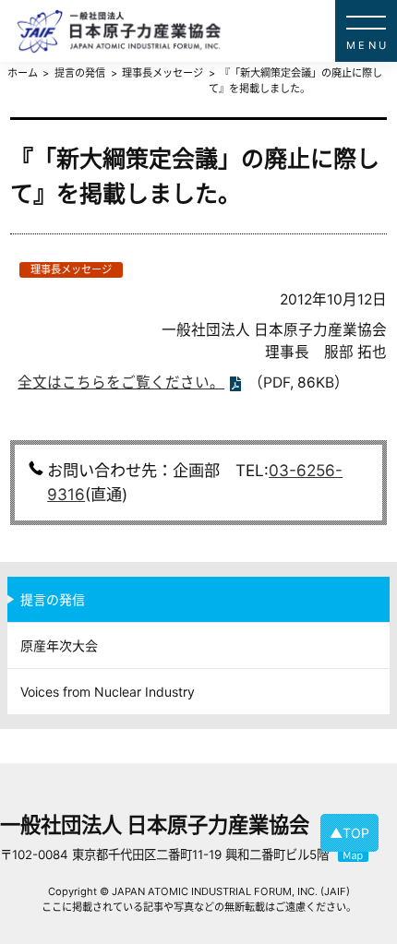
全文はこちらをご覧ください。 (121, 382)
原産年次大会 (59, 645)
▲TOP (349, 833)
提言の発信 (52, 599)
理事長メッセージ (71, 269)
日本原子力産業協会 (207, 31)
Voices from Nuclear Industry (107, 691)
